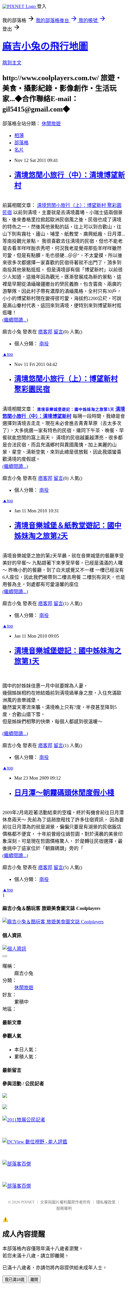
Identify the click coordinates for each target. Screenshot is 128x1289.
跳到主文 (11, 62)
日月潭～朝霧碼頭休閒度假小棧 (64, 793)
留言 (58, 331)
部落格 (21, 142)
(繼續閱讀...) (15, 319)
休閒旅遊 (51, 123)
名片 (19, 149)
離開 (34, 1279)
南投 (44, 343)
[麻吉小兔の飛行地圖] (4, 1096)
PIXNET (28, 1202)
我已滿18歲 (14, 1279)
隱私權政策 (105, 1202)
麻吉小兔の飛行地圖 (45, 46)
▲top (7, 354)
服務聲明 (64, 1208)
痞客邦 (45, 331)
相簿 (19, 135)
